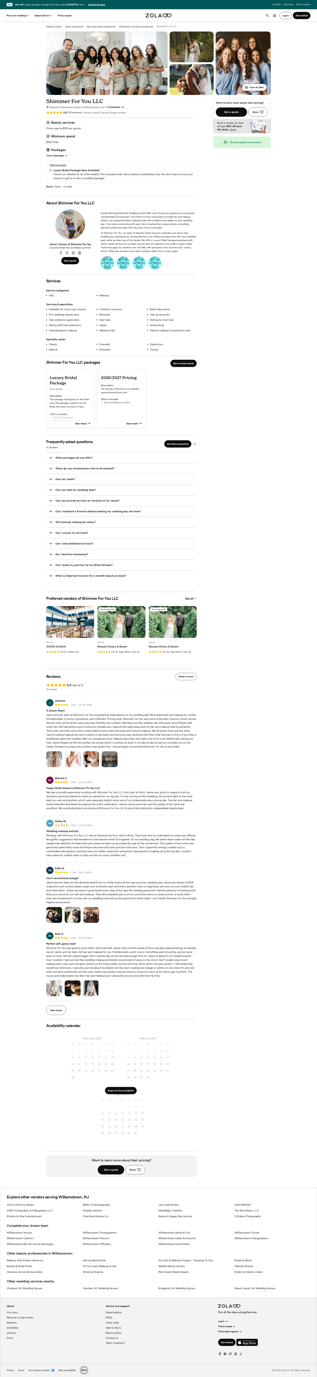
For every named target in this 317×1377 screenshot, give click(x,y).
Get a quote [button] (70, 260)
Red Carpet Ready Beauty (173, 1271)
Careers (11, 1332)
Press (10, 1338)
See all (189, 598)
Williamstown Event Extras (174, 1244)
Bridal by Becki (243, 1260)
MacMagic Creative (170, 1210)
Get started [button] (302, 15)
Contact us (112, 1338)
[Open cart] (274, 15)
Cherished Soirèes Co (95, 1216)
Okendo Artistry (243, 1266)
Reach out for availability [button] (121, 1090)
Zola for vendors (303, 4)
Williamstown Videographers (251, 1238)
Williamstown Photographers (100, 1232)
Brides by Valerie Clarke (248, 1271)
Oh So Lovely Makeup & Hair (100, 1266)
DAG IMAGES (242, 1204)
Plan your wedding (16, 15)
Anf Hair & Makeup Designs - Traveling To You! (185, 1260)
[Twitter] (230, 1354)
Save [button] (133, 1169)
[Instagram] (67, 253)
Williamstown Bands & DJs (174, 1232)
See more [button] (56, 1010)
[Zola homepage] (159, 15)
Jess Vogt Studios (168, 1204)
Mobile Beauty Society (171, 1266)
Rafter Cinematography (96, 1204)
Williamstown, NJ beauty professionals (136, 26)
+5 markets (113, 107)
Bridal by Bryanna (93, 1271)
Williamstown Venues (19, 1232)
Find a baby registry (228, 1331)
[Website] (80, 253)
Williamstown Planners (96, 1238)
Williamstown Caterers (20, 1238)
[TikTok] (241, 1354)
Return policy (113, 1332)
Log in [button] (285, 15)
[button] (254, 87)
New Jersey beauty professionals (101, 26)
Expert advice (42, 15)
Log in (221, 1321)
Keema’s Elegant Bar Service (175, 1216)
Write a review (186, 676)
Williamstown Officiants (97, 1244)
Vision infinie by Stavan (20, 1204)
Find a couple (65, 15)
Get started (227, 1342)
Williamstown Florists (247, 1232)
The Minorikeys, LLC (246, 1210)
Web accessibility (67, 1370)
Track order (112, 1322)
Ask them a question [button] (178, 444)
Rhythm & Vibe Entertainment (24, 1216)
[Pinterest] (73, 253)
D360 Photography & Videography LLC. (30, 1210)
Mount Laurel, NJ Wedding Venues (255, 1288)
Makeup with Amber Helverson (25, 1260)
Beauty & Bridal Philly (19, 1266)
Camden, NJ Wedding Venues (100, 1288)
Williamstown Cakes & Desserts (177, 1238)
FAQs (109, 1317)
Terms (81, 4)
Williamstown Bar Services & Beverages (30, 1244)
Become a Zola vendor (20, 1317)
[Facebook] (61, 253)
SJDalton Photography (247, 1216)
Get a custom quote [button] (183, 363)
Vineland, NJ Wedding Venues (24, 1288)
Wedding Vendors (54, 26)
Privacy (10, 1370)
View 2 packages (55, 155)
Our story (12, 1312)
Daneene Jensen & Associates (24, 1271)
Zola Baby (276, 4)
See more (81, 423)
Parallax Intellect (92, 1210)
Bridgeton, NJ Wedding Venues (176, 1288)
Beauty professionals (74, 26)
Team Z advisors (115, 1342)
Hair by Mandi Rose (94, 1260)
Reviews (12, 1322)
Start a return (113, 1327)
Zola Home (288, 4)
